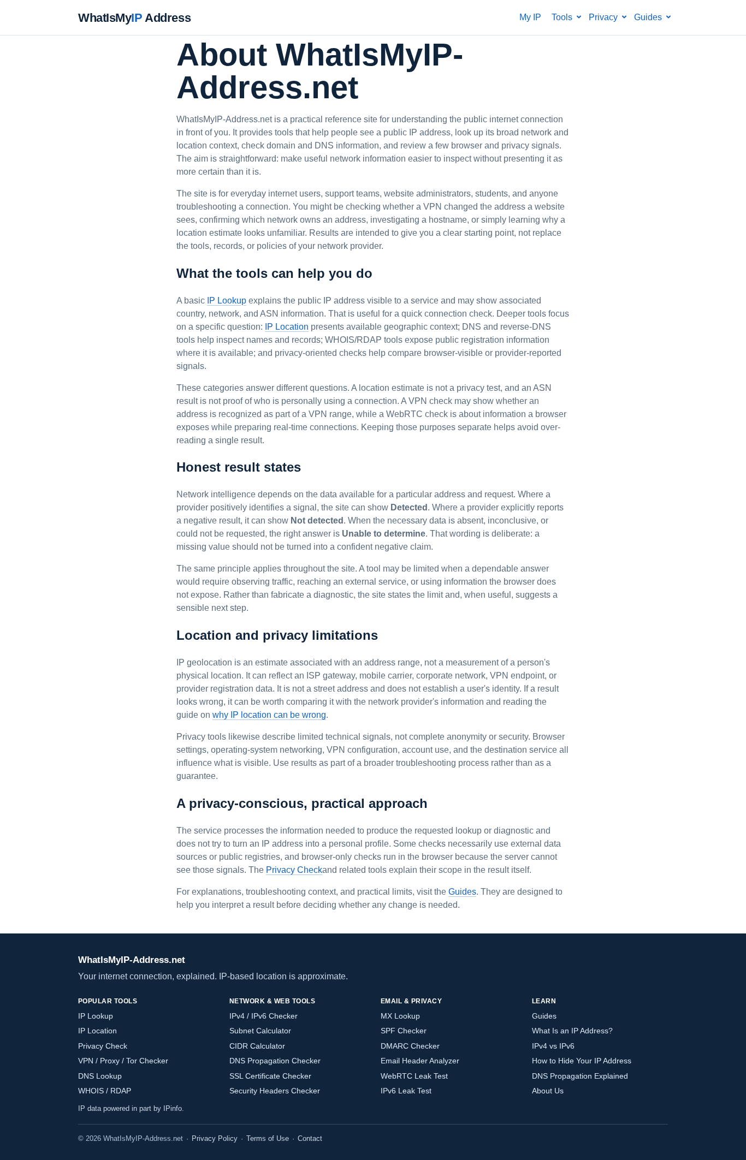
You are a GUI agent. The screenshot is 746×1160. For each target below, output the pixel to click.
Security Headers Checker (274, 1090)
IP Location (287, 326)
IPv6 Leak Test (406, 1090)
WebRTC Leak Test (414, 1076)
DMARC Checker (410, 1046)
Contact (310, 1138)
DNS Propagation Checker (275, 1060)
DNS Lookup (100, 1076)
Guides (462, 891)
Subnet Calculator (260, 1030)
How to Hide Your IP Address (581, 1060)
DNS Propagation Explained (580, 1076)
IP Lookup (226, 300)
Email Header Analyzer (420, 1060)
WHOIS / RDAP (104, 1090)
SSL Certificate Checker (270, 1076)
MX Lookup (400, 1016)
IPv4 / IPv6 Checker (263, 1016)
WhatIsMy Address (134, 18)
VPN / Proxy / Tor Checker (123, 1060)
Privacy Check (294, 870)
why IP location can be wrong (269, 714)
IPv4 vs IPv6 (553, 1046)
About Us (548, 1090)
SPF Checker (404, 1030)
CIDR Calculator (257, 1046)
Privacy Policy (215, 1138)
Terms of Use (267, 1138)
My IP (530, 17)
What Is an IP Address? (572, 1030)
